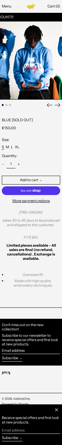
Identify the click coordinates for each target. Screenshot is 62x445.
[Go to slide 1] (3, 105)
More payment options (31, 201)
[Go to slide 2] (6, 105)
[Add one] (19, 164)
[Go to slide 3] (10, 105)
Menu (6, 6)
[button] (53, 6)
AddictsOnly (21, 398)
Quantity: (9, 156)
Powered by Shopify (15, 404)
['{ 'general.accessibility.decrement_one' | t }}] (3, 164)
